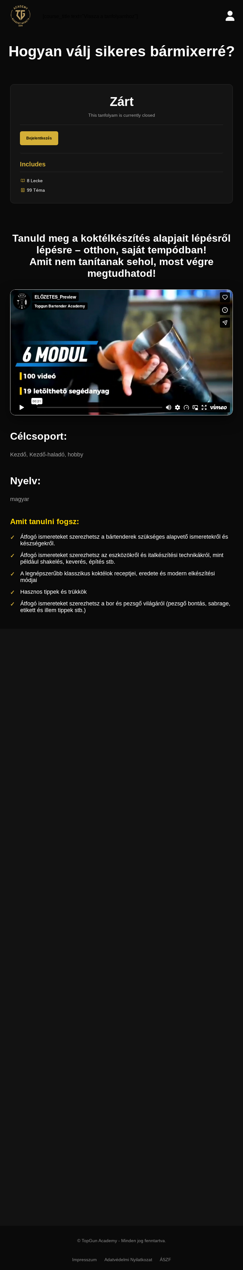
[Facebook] (93, 942)
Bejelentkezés (39, 138)
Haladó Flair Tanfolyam (114, 1133)
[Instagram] (112, 942)
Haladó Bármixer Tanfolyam (119, 1093)
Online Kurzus (118, 996)
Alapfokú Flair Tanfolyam (116, 1119)
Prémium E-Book (122, 1009)
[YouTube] (150, 942)
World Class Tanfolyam (115, 1106)
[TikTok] (131, 942)
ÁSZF (165, 1259)
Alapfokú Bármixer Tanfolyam (121, 1079)
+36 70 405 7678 (110, 1216)
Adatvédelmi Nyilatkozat (128, 1259)
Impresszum (84, 1259)
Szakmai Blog (118, 1023)
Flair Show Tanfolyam (113, 1146)
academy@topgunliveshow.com (126, 1203)
